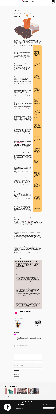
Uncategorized (16, 8)
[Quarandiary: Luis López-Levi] (33, 391)
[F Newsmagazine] (53, 2)
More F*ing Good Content (44, 396)
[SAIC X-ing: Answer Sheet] (10, 391)
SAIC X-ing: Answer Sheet (9, 396)
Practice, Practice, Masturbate (19, 328)
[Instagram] (22, 404)
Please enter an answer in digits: (18, 365)
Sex (22, 318)
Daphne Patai (16, 165)
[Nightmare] (22, 391)
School (21, 318)
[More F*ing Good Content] (45, 391)
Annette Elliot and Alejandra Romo (26, 13)
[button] (44, 5)
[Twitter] (21, 404)
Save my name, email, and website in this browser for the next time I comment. (25, 363)
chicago (18, 318)
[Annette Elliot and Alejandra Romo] (16, 313)
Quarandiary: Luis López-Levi (33, 396)
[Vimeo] (23, 404)
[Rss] (18, 404)
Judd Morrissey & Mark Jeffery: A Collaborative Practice (36, 325)
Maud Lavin (29, 221)
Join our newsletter (45, 406)
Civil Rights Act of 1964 (20, 142)
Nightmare (18, 396)
